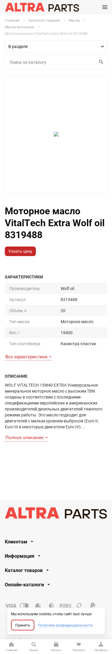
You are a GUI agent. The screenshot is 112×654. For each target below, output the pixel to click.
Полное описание (24, 437)
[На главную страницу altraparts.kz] (42, 7)
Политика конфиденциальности (65, 625)
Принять (22, 625)
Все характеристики (26, 356)
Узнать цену (20, 251)
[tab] (56, 542)
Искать (101, 62)
